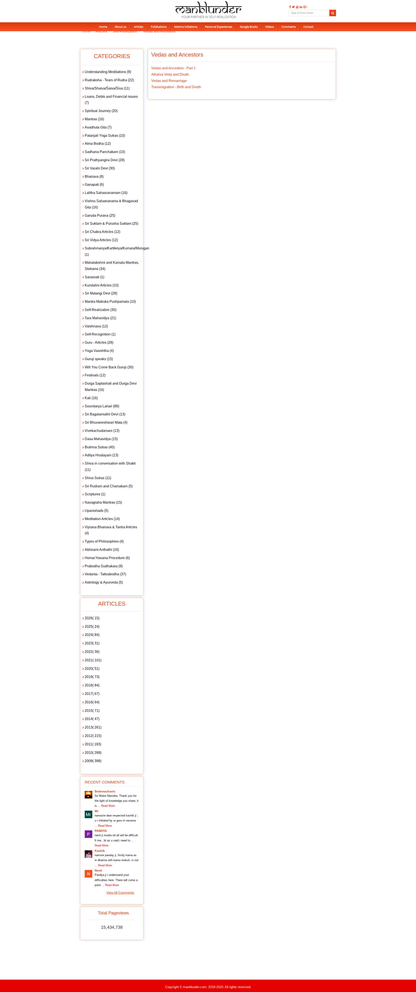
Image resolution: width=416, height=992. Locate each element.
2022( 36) (92, 652)
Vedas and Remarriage (169, 81)
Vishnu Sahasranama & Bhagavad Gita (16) (111, 204)
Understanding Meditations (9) (108, 72)
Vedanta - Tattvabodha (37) (105, 574)
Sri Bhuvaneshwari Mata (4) (106, 422)
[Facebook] (289, 7)
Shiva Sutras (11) (98, 478)
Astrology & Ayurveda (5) (104, 582)
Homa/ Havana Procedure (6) (107, 558)
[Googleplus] (304, 7)
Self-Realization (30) (100, 310)
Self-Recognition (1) (100, 334)
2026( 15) (92, 618)
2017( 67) (92, 694)
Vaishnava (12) (96, 326)
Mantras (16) (94, 119)
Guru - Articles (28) (99, 342)
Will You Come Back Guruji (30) (109, 367)
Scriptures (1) (95, 494)
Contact (308, 27)
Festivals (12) (95, 375)
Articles (138, 27)
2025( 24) (92, 626)
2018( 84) (92, 685)
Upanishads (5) (96, 510)
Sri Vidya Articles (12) (101, 240)
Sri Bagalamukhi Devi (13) (105, 414)
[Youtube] (297, 7)
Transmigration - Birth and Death (176, 87)
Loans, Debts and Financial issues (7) (111, 100)
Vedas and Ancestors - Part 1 (173, 68)
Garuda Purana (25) (100, 215)
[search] (332, 13)
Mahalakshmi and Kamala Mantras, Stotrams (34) (112, 266)
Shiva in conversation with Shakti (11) (110, 467)
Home (103, 27)
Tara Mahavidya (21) (100, 318)
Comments (288, 27)
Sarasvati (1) (94, 277)
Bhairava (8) (94, 176)
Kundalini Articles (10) (102, 285)
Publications (159, 27)
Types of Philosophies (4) (104, 541)
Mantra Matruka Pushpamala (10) (110, 301)
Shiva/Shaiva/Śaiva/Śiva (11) (107, 88)
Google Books (249, 27)
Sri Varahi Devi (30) (100, 168)
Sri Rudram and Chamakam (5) (109, 486)
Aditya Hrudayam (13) (101, 455)
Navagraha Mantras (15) (103, 502)
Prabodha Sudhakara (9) (104, 566)
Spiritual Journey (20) (101, 111)
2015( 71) (92, 710)
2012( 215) (93, 736)
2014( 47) (92, 719)
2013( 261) (93, 727)
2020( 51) (92, 668)
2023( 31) (92, 643)
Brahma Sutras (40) (100, 447)
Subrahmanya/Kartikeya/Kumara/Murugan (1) (113, 251)
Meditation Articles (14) (102, 519)
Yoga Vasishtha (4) (99, 351)
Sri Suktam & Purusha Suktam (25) (111, 223)
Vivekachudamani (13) (102, 431)
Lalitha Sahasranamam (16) (106, 193)
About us (120, 27)
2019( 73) (92, 677)
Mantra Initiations (185, 27)
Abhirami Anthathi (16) (102, 549)
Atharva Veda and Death (170, 74)
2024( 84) (92, 635)
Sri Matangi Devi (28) (101, 293)
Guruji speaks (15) (99, 359)
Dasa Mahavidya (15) (101, 439)
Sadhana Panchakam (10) (105, 152)
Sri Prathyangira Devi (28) (105, 160)
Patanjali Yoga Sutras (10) (105, 135)
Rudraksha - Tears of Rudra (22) (109, 80)
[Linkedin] (300, 7)
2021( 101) (93, 660)
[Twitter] (293, 7)
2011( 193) (93, 744)
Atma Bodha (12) (98, 143)
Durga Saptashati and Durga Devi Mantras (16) (111, 387)
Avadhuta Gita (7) (98, 127)
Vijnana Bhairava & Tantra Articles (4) (111, 530)
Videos (269, 27)
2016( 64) (92, 702)
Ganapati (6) (94, 184)
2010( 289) (93, 753)
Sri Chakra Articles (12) (102, 232)
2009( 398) (93, 761)
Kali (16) (91, 398)
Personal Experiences (218, 27)
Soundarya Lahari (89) (102, 406)
